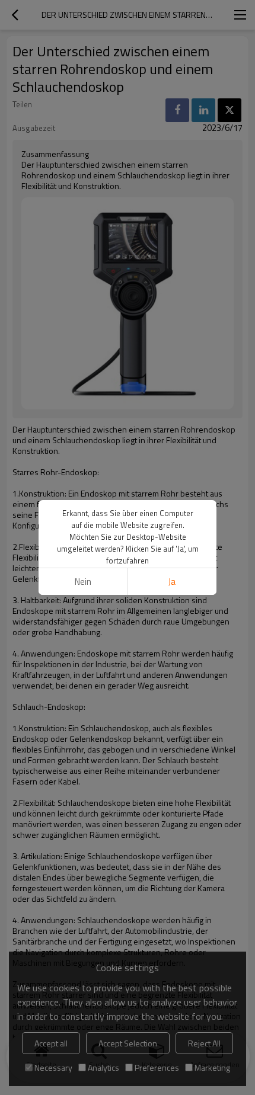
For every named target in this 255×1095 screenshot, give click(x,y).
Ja (172, 581)
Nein (83, 581)
